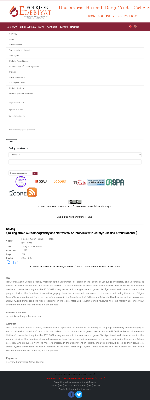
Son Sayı (13, 34)
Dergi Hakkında (28, 27)
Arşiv (11, 39)
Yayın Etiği (52, 27)
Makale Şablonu (16, 88)
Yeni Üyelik (14, 55)
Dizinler (12, 72)
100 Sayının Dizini (17, 82)
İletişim (64, 27)
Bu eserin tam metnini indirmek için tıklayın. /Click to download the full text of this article (75, 266)
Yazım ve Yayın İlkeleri (19, 50)
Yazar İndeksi (15, 44)
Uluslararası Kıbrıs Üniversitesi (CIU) (74, 216)
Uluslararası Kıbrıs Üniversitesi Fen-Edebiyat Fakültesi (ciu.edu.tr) (75, 378)
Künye (41, 27)
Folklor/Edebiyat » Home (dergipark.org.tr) (75, 374)
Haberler (74, 27)
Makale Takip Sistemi (19, 61)
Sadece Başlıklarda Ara (19, 173)
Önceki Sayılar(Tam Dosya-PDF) (24, 66)
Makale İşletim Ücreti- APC (21, 93)
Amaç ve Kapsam (17, 77)
